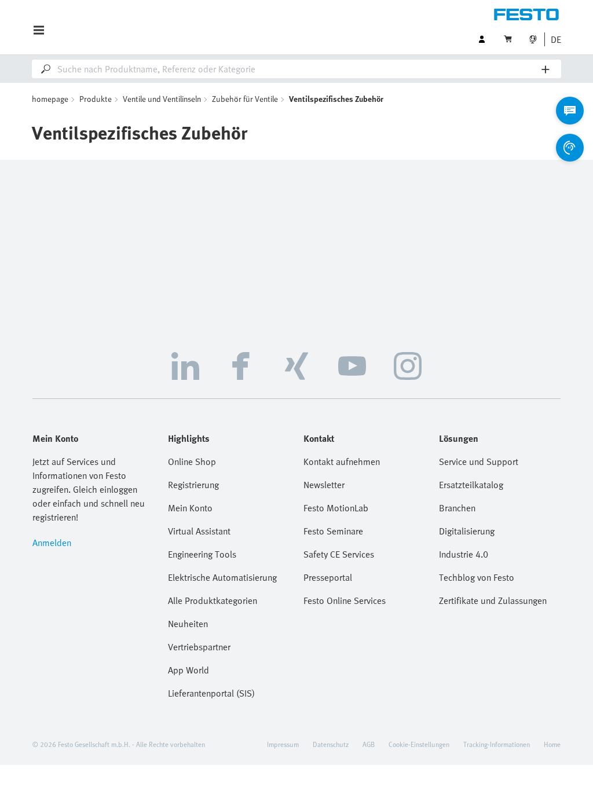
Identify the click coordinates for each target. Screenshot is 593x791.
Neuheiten (188, 624)
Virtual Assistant (199, 531)
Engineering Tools (202, 554)
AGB (369, 744)
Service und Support (478, 461)
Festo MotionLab (335, 508)
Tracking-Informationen (496, 744)
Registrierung (193, 485)
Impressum (283, 744)
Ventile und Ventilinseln (162, 99)
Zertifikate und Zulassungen (493, 600)
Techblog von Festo (476, 577)
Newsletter (324, 485)
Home (552, 744)
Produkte (95, 99)
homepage (50, 99)
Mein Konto (190, 508)
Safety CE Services (338, 554)
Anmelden (51, 543)
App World (188, 670)
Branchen (457, 508)
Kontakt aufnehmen (341, 461)
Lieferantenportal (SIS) (211, 693)
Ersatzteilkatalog (471, 485)
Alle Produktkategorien (212, 600)
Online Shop (192, 461)
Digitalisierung (467, 531)
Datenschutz (331, 744)
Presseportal (327, 577)
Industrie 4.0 (463, 554)
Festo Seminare (333, 531)
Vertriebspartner (199, 647)
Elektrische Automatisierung (222, 577)
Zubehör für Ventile (245, 99)
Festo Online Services (344, 600)
